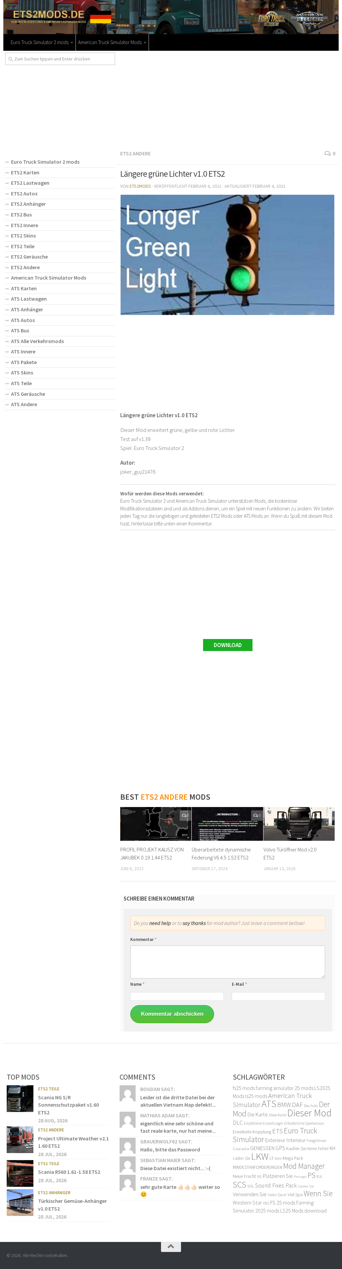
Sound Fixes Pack (276, 1185)
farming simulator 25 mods (284, 1088)
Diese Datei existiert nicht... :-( (175, 1168)
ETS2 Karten (25, 172)
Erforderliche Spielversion (304, 1123)
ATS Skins (22, 372)
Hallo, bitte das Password (170, 1149)
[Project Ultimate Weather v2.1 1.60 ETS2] (20, 1139)
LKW (260, 1156)
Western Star (247, 1202)
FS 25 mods (282, 1202)
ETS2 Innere (24, 225)
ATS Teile (21, 383)
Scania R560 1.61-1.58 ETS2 (69, 1171)
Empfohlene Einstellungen (263, 1123)
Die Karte (257, 1114)
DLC (238, 1122)
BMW (284, 1105)
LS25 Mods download (303, 1210)
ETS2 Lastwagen (30, 182)
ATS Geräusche (28, 393)
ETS (277, 1131)
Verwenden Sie (250, 1194)
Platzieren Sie (278, 1175)
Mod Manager (304, 1166)
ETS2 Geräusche (29, 256)
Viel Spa (295, 1195)
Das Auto (311, 1105)
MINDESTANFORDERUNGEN (257, 1167)
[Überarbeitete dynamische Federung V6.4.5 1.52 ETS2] (227, 824)
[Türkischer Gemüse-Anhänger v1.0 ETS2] (20, 1202)
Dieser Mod (309, 1113)
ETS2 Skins (23, 235)
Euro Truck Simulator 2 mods (39, 42)
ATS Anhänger (27, 309)
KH (332, 1148)
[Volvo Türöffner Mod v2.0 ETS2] (299, 824)
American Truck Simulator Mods (110, 42)
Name (137, 984)
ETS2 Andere (135, 153)
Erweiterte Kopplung (252, 1132)
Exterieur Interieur (285, 1140)
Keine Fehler (318, 1148)
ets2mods (140, 186)
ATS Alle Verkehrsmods (37, 341)
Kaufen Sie (296, 1148)
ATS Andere (24, 404)
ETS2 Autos (24, 193)
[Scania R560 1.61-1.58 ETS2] (20, 1173)
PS (312, 1175)
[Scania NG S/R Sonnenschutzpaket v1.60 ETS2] (20, 1098)
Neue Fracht (244, 1176)
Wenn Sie (318, 1193)
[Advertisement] (228, 99)
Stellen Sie (306, 1186)
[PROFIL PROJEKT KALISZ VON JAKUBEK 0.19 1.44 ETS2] (155, 824)
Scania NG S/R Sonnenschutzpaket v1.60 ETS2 (68, 1105)
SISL (250, 1185)
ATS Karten (24, 288)
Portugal (300, 1176)
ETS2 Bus (21, 214)
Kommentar (143, 939)
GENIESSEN (262, 1148)
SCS (239, 1184)
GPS (280, 1148)
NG (259, 1176)
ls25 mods (256, 1096)
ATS (269, 1103)
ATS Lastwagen (29, 298)
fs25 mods (244, 1088)
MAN (278, 1158)
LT (272, 1158)
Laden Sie (241, 1158)
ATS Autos (23, 320)
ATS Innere (23, 351)
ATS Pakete (24, 362)
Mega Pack (293, 1158)
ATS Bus (20, 330)
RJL (320, 1176)
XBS (266, 1203)
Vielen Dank (277, 1195)
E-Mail (239, 984)
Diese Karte (277, 1114)
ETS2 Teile (22, 246)
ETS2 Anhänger (28, 203)
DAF (297, 1104)
